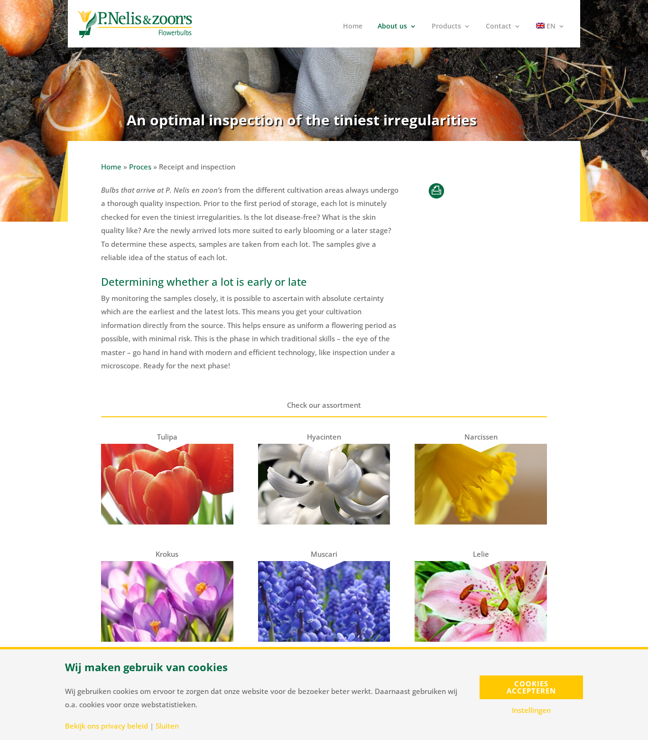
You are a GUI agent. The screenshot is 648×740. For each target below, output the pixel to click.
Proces (140, 166)
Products (446, 26)
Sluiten (167, 726)
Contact (498, 26)
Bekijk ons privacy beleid (106, 726)
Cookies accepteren (531, 687)
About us (392, 26)
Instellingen (531, 710)
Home (352, 26)
